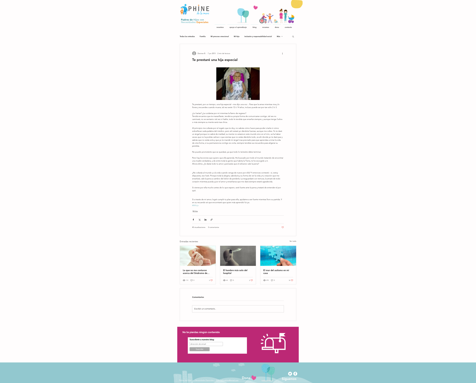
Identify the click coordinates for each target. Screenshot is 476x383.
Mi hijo (236, 36)
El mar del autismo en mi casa (276, 272)
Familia (203, 36)
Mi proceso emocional (220, 36)
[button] (265, 26)
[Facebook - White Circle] (295, 374)
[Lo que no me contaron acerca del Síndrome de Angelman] (198, 256)
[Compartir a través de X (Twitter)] (199, 219)
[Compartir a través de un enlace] (211, 219)
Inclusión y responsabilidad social (258, 36)
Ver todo (293, 241)
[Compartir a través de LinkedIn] (205, 219)
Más (278, 36)
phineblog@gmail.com (229, 380)
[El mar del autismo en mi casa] (278, 256)
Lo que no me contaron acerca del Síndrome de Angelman (195, 272)
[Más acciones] (282, 53)
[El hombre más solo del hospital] (238, 256)
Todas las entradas (187, 36)
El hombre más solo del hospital (235, 272)
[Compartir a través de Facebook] (193, 219)
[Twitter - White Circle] (290, 374)
